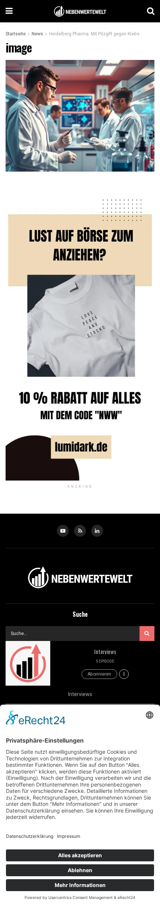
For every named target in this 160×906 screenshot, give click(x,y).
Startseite (16, 34)
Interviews (105, 651)
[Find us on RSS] (80, 531)
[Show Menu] (9, 11)
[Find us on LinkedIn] (97, 531)
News (37, 34)
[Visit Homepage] (80, 11)
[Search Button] (150, 11)
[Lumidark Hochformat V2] (80, 331)
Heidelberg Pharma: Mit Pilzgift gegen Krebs (94, 34)
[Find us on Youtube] (63, 531)
